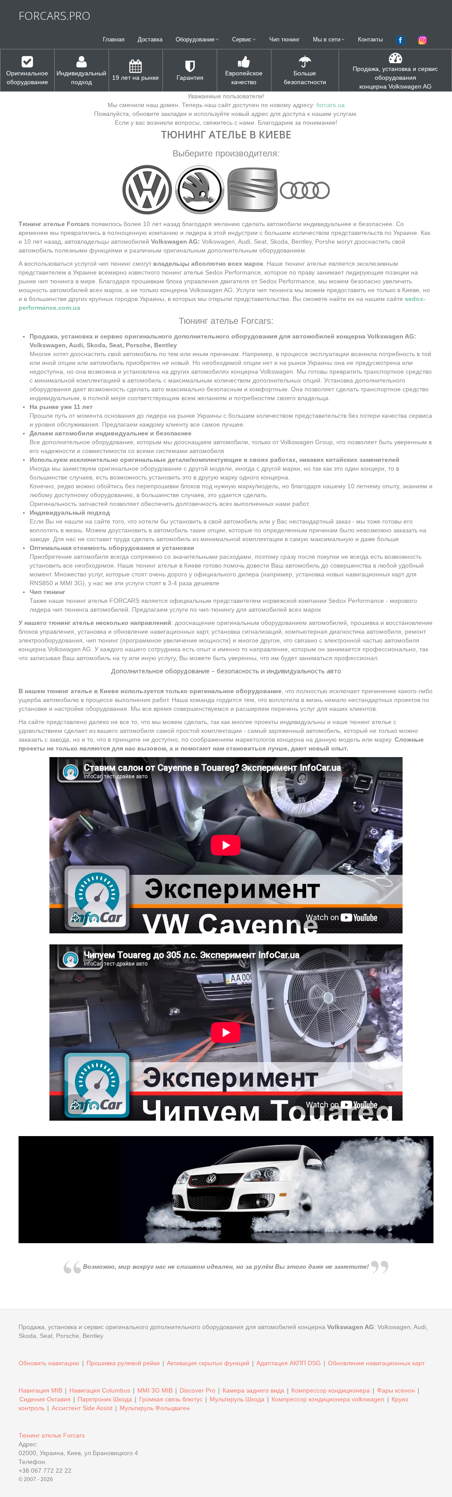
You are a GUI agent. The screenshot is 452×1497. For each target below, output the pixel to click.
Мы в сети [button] (326, 39)
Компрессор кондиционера (330, 1390)
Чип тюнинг (284, 39)
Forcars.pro (54, 15)
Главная (113, 39)
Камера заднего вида (253, 1390)
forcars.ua (330, 104)
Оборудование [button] (195, 39)
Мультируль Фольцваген (155, 1408)
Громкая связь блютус (171, 1399)
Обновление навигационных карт (376, 1363)
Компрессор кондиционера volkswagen (327, 1399)
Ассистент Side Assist (82, 1408)
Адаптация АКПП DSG (288, 1363)
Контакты (370, 39)
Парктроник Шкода (105, 1399)
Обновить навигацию (49, 1363)
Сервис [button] (242, 39)
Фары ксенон (396, 1390)
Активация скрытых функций (208, 1363)
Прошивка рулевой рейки (123, 1363)
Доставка (150, 39)
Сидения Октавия (45, 1399)
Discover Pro (197, 1390)
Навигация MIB (40, 1390)
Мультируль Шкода (237, 1399)
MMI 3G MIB (155, 1390)
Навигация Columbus (99, 1390)
